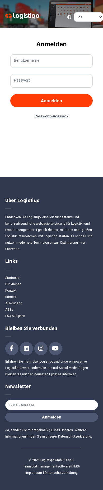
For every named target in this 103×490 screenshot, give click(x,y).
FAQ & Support (15, 316)
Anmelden (51, 100)
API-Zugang (13, 303)
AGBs (9, 309)
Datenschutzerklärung (61, 473)
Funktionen (13, 284)
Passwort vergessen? (51, 116)
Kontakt (10, 290)
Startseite (12, 278)
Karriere (11, 297)
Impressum (33, 473)
